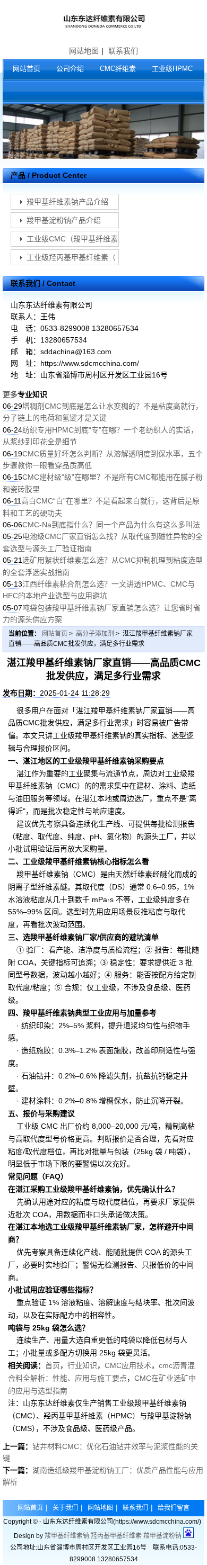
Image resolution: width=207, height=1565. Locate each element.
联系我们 (123, 51)
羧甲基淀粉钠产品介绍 (64, 220)
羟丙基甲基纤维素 (116, 1536)
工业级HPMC (172, 69)
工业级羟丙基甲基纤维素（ (71, 257)
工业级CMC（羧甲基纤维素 (72, 239)
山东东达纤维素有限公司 (103, 21)
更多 (10, 394)
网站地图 (84, 51)
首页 (52, 1365)
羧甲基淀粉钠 (162, 1536)
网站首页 (26, 69)
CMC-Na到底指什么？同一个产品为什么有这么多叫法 (111, 524)
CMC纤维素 (118, 69)
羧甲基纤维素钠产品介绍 (67, 201)
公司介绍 (70, 69)
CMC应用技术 (128, 1365)
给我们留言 (173, 1508)
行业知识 (82, 1365)
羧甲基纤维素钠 (67, 1536)
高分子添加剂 (95, 633)
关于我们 (65, 1508)
